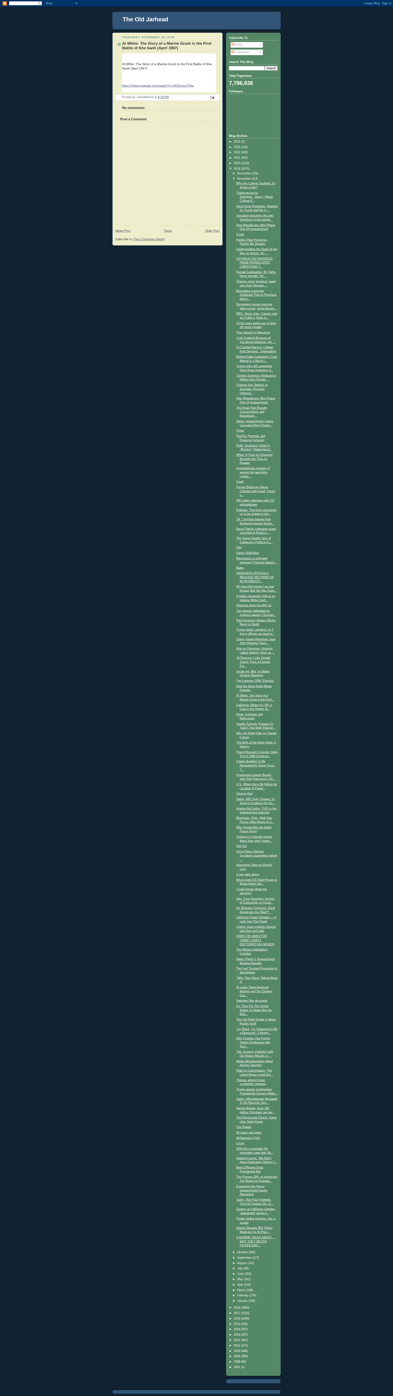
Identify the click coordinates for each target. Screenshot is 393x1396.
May (240, 1279)
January (243, 1300)
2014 (237, 1329)
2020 (237, 163)
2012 (237, 1340)
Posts (238, 44)
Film (239, 547)
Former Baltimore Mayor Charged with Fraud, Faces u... (255, 491)
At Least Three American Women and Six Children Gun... (254, 991)
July (240, 1268)
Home (168, 230)
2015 (237, 1324)
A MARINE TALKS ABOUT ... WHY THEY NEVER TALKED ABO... (255, 1241)
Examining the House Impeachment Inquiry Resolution (251, 1190)
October (243, 1252)
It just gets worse (247, 874)
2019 (237, 168)
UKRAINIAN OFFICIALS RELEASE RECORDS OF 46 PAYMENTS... (255, 577)
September (244, 1257)
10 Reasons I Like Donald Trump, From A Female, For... (253, 661)
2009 (237, 1356)
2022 (237, 152)
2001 (237, 1367)
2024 (237, 141)
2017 (237, 1313)
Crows (240, 234)
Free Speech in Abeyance (253, 332)
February (243, 1295)
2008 (237, 1361)
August (242, 1263)
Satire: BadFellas (247, 553)
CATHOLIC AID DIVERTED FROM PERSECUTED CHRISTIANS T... (254, 262)
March (241, 1290)
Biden (240, 568)
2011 (237, 1345)
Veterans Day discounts (252, 1000)
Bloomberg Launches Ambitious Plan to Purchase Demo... (256, 295)
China (240, 430)
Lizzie (240, 1143)
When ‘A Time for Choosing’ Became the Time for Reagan (254, 459)
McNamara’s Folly (248, 1138)
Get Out (241, 846)
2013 (237, 1334)
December (244, 173)
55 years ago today (249, 1132)
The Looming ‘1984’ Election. (255, 680)
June (240, 1273)
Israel (240, 481)
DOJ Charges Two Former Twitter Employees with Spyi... (253, 1042)
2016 (237, 1318)
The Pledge (243, 1127)
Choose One (244, 793)
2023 (237, 147)
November (244, 178)
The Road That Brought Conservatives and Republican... (251, 412)
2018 (237, 1307)
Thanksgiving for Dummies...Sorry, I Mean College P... (254, 197)
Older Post (212, 230)
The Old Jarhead (145, 19)
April (240, 1284)
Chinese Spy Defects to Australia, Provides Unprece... (252, 389)
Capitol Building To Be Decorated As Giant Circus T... (255, 765)
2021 (237, 157)
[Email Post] (212, 97)
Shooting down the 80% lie (253, 605)
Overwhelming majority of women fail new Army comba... (253, 472)
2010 (237, 1351)
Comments (241, 52)
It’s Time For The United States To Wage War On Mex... (254, 1010)
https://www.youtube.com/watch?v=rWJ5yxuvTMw (158, 85)
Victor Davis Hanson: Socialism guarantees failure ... (256, 855)
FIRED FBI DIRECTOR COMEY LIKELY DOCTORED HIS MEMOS (255, 940)
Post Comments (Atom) (149, 239)
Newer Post (123, 230)
